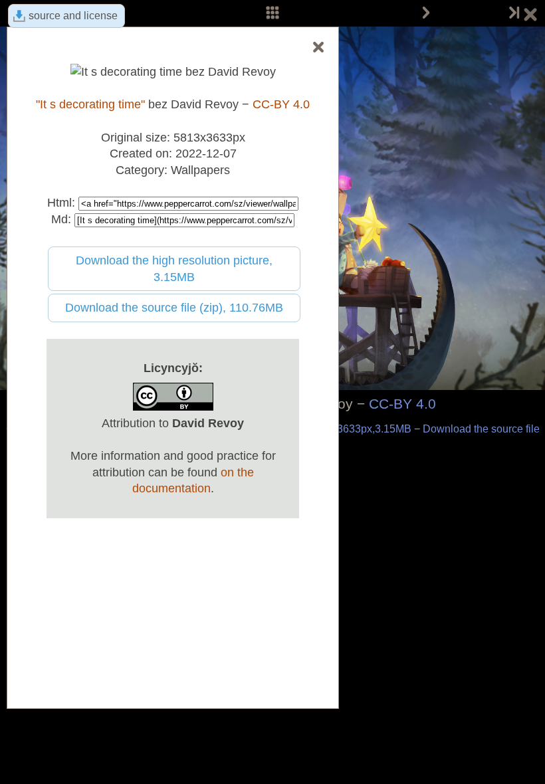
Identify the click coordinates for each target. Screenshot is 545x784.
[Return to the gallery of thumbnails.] (530, 17)
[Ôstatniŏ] (513, 13)
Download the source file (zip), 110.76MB (174, 307)
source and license (73, 15)
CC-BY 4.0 (402, 403)
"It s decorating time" (90, 104)
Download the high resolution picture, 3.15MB (174, 269)
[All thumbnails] (272, 13)
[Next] (426, 13)
